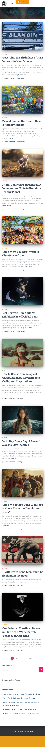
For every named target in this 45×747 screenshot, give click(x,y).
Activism (4, 54)
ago (19, 78)
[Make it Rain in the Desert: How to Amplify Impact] (22, 100)
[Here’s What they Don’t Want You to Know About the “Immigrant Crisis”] (22, 483)
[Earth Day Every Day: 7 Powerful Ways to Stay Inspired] (22, 420)
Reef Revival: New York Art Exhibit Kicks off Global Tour (21, 714)
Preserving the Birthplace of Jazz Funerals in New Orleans (22, 694)
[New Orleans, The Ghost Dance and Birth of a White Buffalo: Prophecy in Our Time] (22, 607)
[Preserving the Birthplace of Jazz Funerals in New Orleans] (22, 36)
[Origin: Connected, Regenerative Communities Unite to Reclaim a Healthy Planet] (22, 163)
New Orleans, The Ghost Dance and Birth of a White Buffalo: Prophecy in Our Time (21, 632)
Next (30, 658)
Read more (22, 75)
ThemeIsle (29, 731)
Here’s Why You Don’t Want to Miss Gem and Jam (19, 709)
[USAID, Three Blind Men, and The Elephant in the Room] (22, 550)
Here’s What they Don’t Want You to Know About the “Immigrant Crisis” (22, 508)
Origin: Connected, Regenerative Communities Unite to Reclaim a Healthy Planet (22, 188)
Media (4, 370)
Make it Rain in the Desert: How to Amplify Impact (19, 698)
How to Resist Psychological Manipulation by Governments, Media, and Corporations (21, 377)
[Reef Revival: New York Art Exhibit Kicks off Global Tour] (22, 291)
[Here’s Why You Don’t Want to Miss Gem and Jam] (22, 230)
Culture (5, 501)
